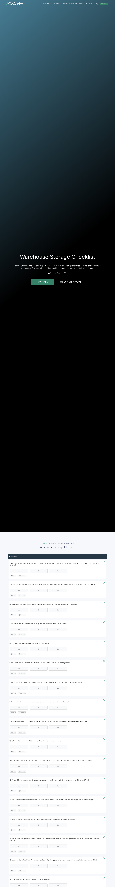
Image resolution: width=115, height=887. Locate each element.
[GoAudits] (14, 4)
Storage (14, 556)
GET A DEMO (104, 4)
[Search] (97, 4)
